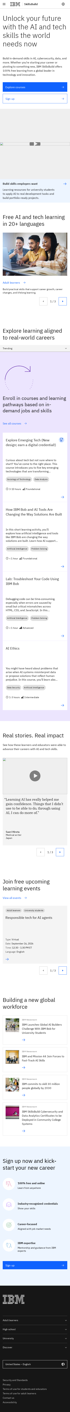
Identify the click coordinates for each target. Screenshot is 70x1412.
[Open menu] (4, 4)
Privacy (7, 1384)
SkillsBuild (31, 4)
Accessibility (10, 1402)
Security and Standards (15, 1380)
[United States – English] (63, 4)
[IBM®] (15, 4)
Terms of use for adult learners (19, 1393)
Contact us (8, 1397)
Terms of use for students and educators (25, 1389)
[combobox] (35, 348)
